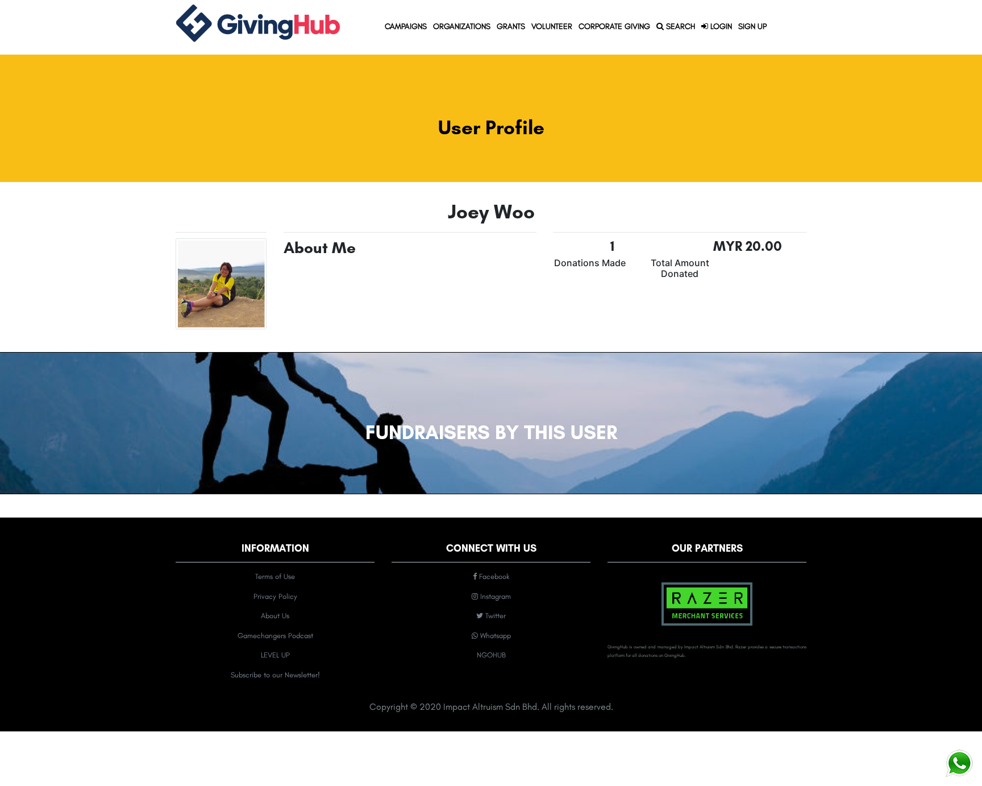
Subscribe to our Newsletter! (275, 675)
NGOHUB (491, 655)
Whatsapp (494, 635)
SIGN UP (752, 26)
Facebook (493, 576)
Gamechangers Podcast (275, 635)
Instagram (494, 596)
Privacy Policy (275, 596)
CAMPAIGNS (407, 26)
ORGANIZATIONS (463, 26)
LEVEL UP (275, 655)
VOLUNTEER (551, 26)
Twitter (494, 615)
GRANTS (512, 26)
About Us (275, 615)
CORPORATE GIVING (614, 26)
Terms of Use (275, 576)
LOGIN (720, 26)
